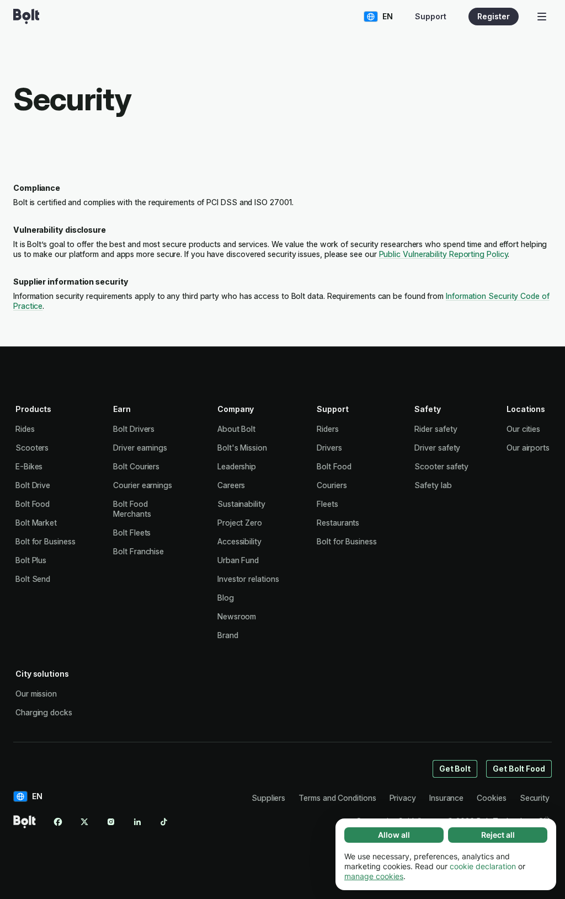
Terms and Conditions (337, 797)
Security (535, 797)
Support (430, 16)
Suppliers (268, 797)
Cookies (491, 797)
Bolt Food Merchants (132, 508)
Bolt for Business (45, 541)
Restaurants (338, 522)
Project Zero (239, 522)
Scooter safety (441, 466)
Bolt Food (32, 504)
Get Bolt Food (519, 768)
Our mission (36, 693)
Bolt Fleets (132, 532)
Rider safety (435, 429)
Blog (225, 597)
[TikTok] (164, 822)
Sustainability (241, 504)
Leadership (236, 466)
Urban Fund (238, 560)
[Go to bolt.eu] (26, 16)
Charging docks (43, 712)
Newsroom (236, 616)
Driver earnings (140, 447)
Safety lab (432, 485)
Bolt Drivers (133, 429)
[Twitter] (84, 822)
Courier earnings (142, 485)
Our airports (528, 447)
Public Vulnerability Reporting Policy (443, 254)
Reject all (498, 834)
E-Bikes (28, 466)
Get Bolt (455, 768)
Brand (227, 635)
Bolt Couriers (136, 466)
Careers (231, 485)
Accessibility (239, 541)
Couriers (332, 485)
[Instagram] (111, 822)
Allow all (394, 834)
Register (493, 16)
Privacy (403, 797)
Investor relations (248, 579)
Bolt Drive (32, 485)
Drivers (329, 447)
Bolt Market (36, 522)
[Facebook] (58, 822)
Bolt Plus (30, 560)
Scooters (32, 447)
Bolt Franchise (138, 551)
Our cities (523, 429)
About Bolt (236, 429)
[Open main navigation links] (542, 16)
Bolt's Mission (242, 447)
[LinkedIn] (137, 822)
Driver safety (437, 447)
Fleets (327, 504)
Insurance (446, 797)
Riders (328, 429)
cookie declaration (483, 866)
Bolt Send (32, 579)
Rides (25, 429)
